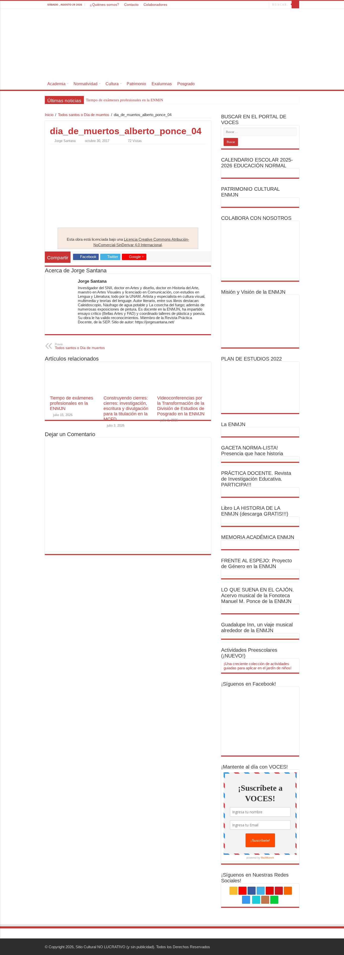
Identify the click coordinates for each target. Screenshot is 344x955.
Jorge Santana (65, 141)
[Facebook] (226, 5)
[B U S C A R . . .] (295, 4)
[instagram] (250, 5)
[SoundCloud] (245, 5)
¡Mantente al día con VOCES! (254, 767)
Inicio (49, 115)
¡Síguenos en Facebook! (248, 684)
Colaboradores (155, 5)
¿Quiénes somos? (104, 5)
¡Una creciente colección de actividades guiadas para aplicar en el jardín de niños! (257, 666)
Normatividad (85, 84)
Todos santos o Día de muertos (83, 115)
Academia (56, 84)
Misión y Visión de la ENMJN (253, 292)
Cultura (112, 84)
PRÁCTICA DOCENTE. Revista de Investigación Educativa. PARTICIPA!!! (256, 478)
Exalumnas (162, 84)
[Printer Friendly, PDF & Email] (64, 150)
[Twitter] (231, 5)
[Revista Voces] (172, 43)
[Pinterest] (235, 5)
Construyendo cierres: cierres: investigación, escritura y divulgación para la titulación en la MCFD (126, 408)
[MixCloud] (265, 5)
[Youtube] (240, 5)
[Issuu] (260, 5)
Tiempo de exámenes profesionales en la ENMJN (124, 100)
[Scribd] (256, 5)
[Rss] (216, 5)
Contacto (131, 5)
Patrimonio (136, 84)
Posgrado (186, 84)
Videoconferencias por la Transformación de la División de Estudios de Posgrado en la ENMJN (180, 405)
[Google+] (221, 5)
